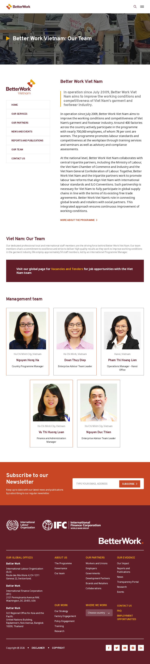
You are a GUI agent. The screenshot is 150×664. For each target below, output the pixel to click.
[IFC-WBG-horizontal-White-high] (71, 525)
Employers (91, 568)
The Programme (63, 563)
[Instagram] (133, 648)
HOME (14, 105)
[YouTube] (125, 648)
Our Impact (123, 563)
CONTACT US (18, 158)
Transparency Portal (128, 581)
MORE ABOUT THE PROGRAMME (77, 220)
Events (120, 591)
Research (122, 586)
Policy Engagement (65, 621)
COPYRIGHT (58, 648)
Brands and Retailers (97, 583)
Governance (60, 568)
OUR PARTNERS (19, 123)
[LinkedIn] (141, 648)
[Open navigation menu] (142, 6)
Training (59, 626)
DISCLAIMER (38, 648)
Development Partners (98, 578)
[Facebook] (109, 648)
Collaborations (93, 588)
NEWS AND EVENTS (21, 131)
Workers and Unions (96, 563)
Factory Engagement (65, 616)
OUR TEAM (17, 149)
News (120, 576)
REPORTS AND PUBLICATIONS (27, 140)
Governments (93, 573)
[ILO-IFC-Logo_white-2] (20, 525)
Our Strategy (61, 611)
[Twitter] (117, 648)
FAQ (119, 610)
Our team (59, 573)
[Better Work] (121, 541)
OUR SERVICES (19, 114)
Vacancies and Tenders (67, 269)
